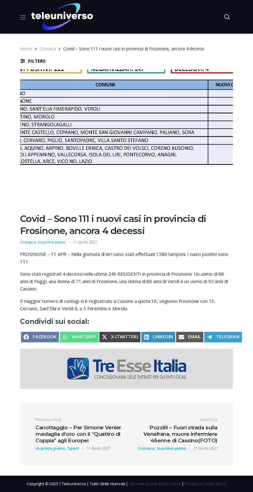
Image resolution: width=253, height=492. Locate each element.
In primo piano (52, 242)
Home (26, 49)
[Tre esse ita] (126, 368)
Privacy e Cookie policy (205, 483)
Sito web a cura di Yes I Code (155, 483)
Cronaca (47, 49)
